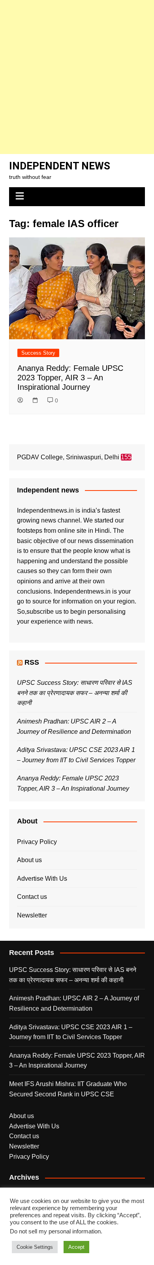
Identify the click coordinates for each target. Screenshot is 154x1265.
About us (29, 860)
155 (126, 457)
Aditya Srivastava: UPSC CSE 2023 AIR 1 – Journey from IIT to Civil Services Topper (70, 1032)
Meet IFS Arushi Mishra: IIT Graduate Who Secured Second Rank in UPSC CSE (68, 1089)
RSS (31, 662)
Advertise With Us (42, 878)
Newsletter (32, 915)
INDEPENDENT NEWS (59, 166)
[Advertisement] (77, 77)
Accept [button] (76, 1247)
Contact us (32, 896)
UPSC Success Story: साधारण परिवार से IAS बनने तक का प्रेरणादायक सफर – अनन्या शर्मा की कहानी (74, 692)
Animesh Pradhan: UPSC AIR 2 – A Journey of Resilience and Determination (74, 1003)
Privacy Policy (37, 841)
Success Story (38, 353)
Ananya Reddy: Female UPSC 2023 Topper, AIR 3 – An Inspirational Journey (70, 377)
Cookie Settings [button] (35, 1247)
